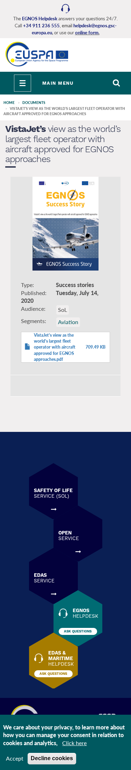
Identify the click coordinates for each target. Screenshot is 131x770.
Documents (33, 102)
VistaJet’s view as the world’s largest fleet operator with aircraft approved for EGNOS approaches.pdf (54, 347)
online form (87, 32)
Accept (14, 758)
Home (9, 102)
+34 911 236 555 (41, 25)
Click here (74, 743)
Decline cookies (52, 758)
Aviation (68, 321)
